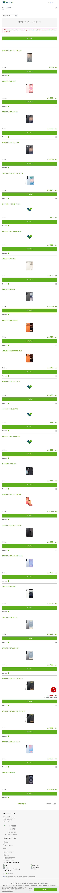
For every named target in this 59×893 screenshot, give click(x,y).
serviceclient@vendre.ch (9, 818)
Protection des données (9, 857)
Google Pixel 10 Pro (10, 409)
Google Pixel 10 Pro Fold (12, 231)
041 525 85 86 (7, 816)
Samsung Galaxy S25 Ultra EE (13, 711)
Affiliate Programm (8, 845)
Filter (29, 38)
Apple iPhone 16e (9, 587)
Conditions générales (8, 860)
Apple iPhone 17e (9, 81)
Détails (29, 71)
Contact (5, 854)
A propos (5, 841)
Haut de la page (51, 804)
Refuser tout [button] (30, 889)
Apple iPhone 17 (8, 289)
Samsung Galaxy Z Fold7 (12, 525)
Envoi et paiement (7, 852)
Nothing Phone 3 (9, 464)
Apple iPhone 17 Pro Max (12, 351)
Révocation (6, 855)
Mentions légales (7, 858)
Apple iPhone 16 (8, 772)
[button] (49, 2)
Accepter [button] (45, 889)
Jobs (4, 844)
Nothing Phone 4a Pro (11, 204)
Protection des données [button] (7, 891)
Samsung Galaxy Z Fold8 (12, 50)
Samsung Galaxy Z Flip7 (11, 494)
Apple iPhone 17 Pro (10, 320)
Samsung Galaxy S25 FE (11, 381)
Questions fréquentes (8, 851)
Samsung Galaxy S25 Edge (12, 556)
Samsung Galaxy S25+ (10, 648)
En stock (4, 75)
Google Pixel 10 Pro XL (11, 436)
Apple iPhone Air (8, 259)
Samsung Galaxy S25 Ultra (12, 679)
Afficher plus (22, 804)
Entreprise (5, 842)
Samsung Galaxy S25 (10, 617)
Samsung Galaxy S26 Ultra (12, 173)
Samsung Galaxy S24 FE (11, 742)
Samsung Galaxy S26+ (10, 142)
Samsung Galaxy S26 (10, 112)
